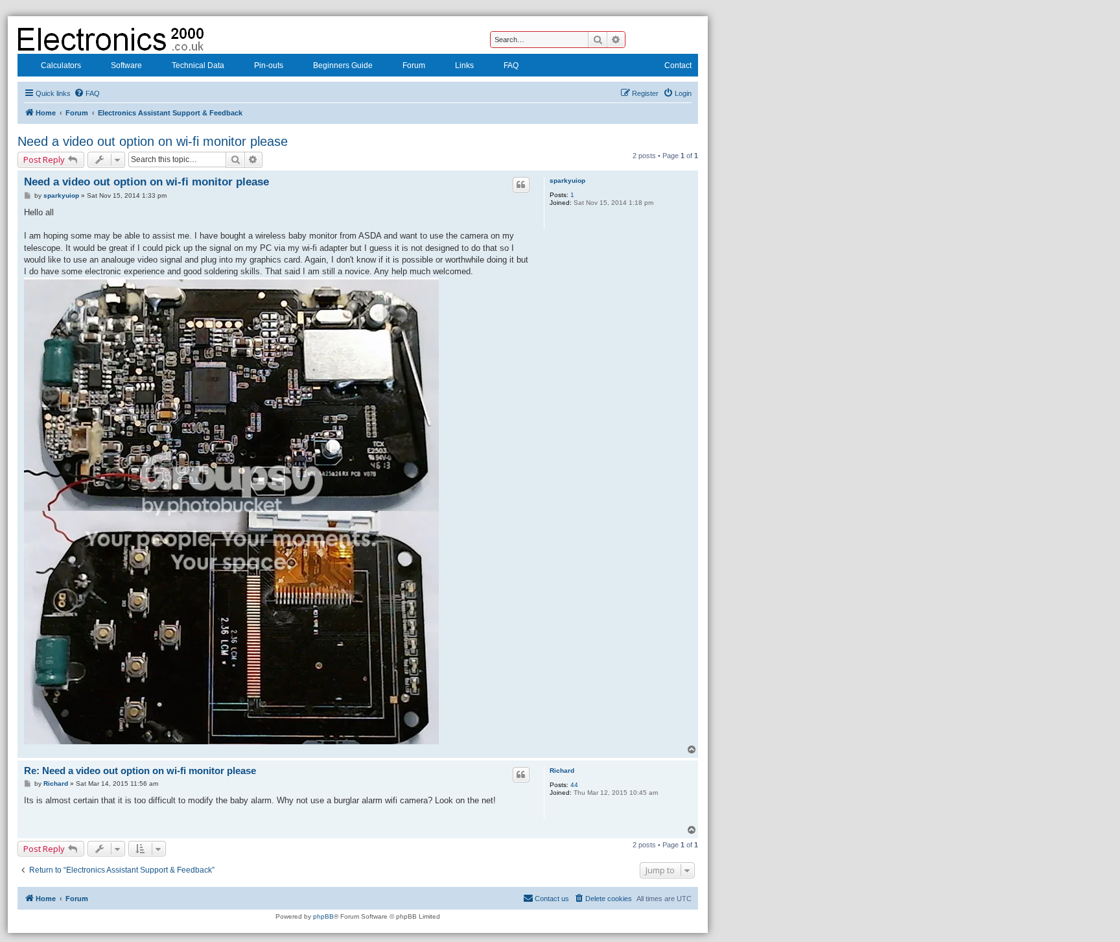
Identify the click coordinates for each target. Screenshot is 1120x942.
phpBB (323, 916)
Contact (678, 65)
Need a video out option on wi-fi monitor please (153, 141)
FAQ (511, 65)
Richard (562, 770)
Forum (413, 65)
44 (574, 784)
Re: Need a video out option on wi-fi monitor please (140, 770)
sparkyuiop (567, 180)
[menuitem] (87, 93)
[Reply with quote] (521, 185)
